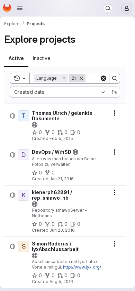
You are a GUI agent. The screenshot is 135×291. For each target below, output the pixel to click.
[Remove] (81, 78)
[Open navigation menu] (19, 8)
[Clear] (103, 78)
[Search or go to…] (108, 8)
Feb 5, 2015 (61, 138)
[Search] (114, 78)
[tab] (16, 58)
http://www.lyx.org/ (82, 267)
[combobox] (59, 92)
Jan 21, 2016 (62, 178)
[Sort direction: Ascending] (114, 92)
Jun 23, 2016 (62, 230)
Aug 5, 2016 (61, 281)
